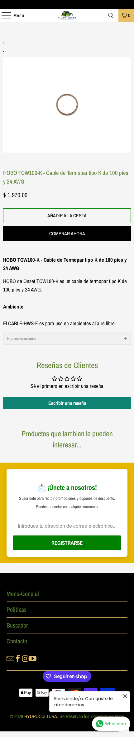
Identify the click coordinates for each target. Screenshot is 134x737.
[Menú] (3, 15)
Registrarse (67, 542)
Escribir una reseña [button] (67, 403)
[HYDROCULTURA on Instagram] (25, 658)
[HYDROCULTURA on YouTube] (32, 658)
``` (67, 97)
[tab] (67, 338)
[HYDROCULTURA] (67, 15)
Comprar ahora (67, 233)
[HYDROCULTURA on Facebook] (18, 658)
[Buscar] (111, 15)
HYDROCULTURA (40, 716)
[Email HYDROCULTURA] (10, 658)
